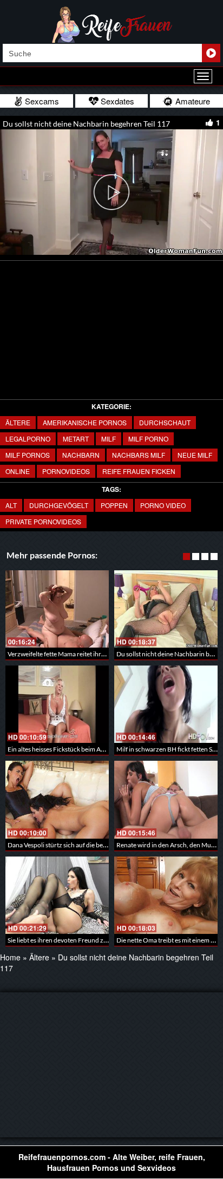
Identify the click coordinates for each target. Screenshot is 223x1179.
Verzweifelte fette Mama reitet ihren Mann (67, 654)
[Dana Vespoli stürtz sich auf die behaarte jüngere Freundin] (57, 799)
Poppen (114, 505)
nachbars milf (138, 454)
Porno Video (163, 505)
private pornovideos (43, 521)
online (17, 471)
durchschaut (165, 422)
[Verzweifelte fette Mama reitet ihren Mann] (57, 609)
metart (76, 438)
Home (10, 957)
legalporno (27, 438)
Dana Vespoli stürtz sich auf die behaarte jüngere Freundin (90, 845)
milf (108, 438)
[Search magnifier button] (211, 53)
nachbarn (81, 454)
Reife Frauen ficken (138, 471)
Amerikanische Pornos (85, 422)
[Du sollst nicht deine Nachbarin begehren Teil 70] (166, 609)
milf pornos (27, 454)
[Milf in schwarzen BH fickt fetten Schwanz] (166, 704)
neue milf (195, 454)
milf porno (148, 438)
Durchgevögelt (58, 505)
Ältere (17, 422)
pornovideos (66, 471)
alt (11, 505)
